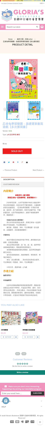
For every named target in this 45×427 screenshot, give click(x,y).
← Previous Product (10, 170)
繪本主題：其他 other (25, 39)
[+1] (22, 162)
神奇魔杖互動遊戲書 (29, 330)
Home (10, 39)
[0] (4, 162)
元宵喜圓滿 (4, 330)
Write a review (22, 372)
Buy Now (8, 337)
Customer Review (11, 184)
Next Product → (38, 170)
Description (8, 179)
